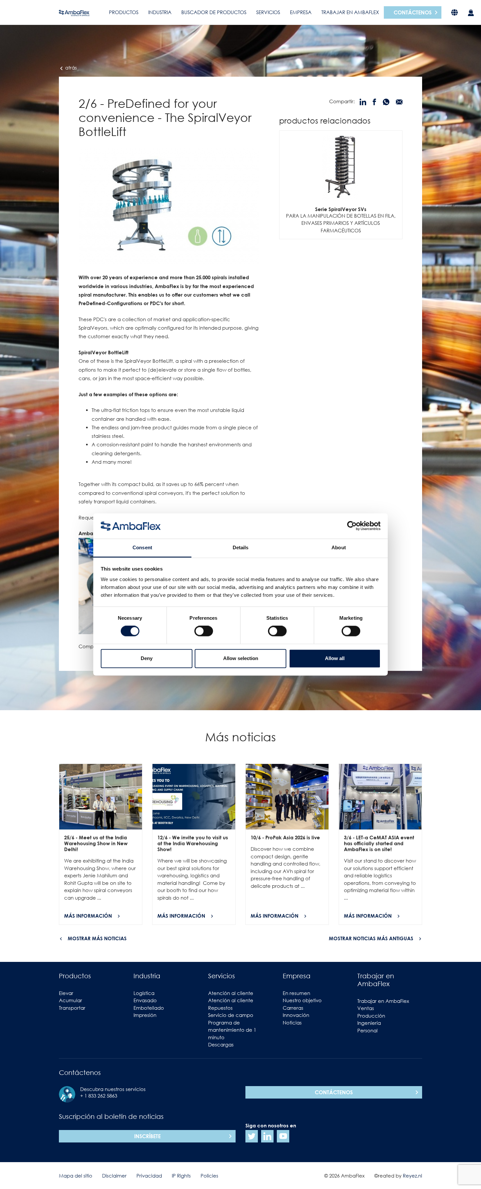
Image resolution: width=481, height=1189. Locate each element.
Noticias (292, 1022)
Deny (146, 658)
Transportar (72, 1008)
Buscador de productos (213, 12)
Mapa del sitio (75, 1176)
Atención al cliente (230, 993)
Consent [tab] (142, 547)
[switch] (203, 631)
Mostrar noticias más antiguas (371, 938)
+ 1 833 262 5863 (98, 1096)
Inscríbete (147, 1136)
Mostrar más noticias (97, 938)
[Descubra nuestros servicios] (471, 12)
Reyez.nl (412, 1176)
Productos (123, 12)
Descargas (221, 1044)
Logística (144, 993)
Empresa (301, 12)
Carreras (293, 1008)
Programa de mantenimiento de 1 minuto (232, 1030)
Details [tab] (241, 547)
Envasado (145, 1000)
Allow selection (240, 658)
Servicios (268, 12)
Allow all (335, 658)
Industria (159, 12)
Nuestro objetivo (302, 1000)
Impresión (145, 1015)
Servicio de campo (230, 1015)
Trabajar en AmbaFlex (350, 12)
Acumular (70, 1000)
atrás (70, 67)
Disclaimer (114, 1176)
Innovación (296, 1015)
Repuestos (220, 1008)
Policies (209, 1176)
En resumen (296, 993)
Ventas (365, 1008)
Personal (367, 1030)
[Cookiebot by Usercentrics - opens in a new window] (352, 526)
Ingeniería (369, 1023)
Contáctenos (413, 12)
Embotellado (149, 1008)
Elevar (66, 993)
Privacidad (149, 1176)
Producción (371, 1016)
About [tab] (338, 547)
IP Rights (181, 1176)
